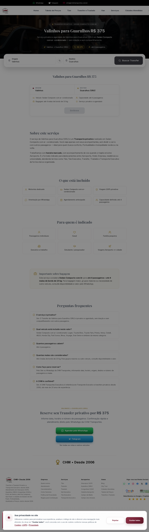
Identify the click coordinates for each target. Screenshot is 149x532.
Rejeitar (115, 520)
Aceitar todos (134, 520)
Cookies (18, 525)
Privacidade (33, 525)
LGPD (24, 525)
